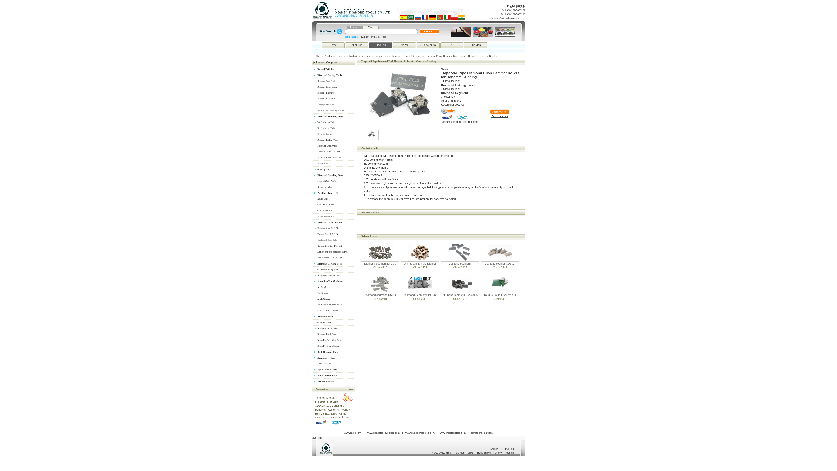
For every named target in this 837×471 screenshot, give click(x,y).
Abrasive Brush (325, 316)
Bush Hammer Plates (328, 352)
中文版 (521, 6)
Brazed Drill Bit (325, 69)
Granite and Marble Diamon (420, 263)
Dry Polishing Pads (326, 128)
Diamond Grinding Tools (330, 175)
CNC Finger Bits (325, 210)
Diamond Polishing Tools (330, 116)
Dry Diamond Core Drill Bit (329, 257)
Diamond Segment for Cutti (380, 263)
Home (333, 45)
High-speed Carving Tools (328, 275)
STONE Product (326, 381)
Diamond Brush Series (327, 334)
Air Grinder (322, 287)
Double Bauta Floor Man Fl (500, 295)
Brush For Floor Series (327, 328)
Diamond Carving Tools (329, 263)
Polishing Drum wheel (327, 146)
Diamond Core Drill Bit (329, 222)
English (511, 6)
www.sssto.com (352, 433)
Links (470, 452)
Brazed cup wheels (325, 187)
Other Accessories (325, 322)
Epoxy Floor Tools (327, 369)
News (404, 45)
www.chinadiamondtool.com (420, 433)
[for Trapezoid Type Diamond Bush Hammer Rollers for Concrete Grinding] (449, 113)
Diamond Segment (412, 56)
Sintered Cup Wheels (326, 181)
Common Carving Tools (328, 269)
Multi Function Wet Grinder (329, 305)
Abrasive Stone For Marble (329, 157)
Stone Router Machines (327, 310)
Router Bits (322, 199)
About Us (356, 45)
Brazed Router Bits (325, 216)
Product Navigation (359, 56)
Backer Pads (322, 163)
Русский (509, 448)
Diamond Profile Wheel (327, 140)
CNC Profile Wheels (326, 204)
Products (380, 45)
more (351, 389)
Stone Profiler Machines (330, 281)
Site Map (475, 45)
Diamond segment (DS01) (500, 263)
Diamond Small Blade (327, 87)
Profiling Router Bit (328, 193)
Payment (509, 452)
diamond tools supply (482, 433)
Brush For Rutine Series (328, 346)
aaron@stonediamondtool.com (509, 18)
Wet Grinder (322, 293)
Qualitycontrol (428, 45)
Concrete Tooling (324, 134)
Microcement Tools (327, 375)
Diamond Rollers (326, 358)
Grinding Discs (324, 169)
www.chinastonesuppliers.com (383, 433)
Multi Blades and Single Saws (330, 110)
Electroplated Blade (325, 104)
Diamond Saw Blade (326, 81)
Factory (497, 452)
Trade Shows (484, 452)
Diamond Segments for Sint (420, 295)
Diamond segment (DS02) (380, 295)
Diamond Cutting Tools (385, 56)
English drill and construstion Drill (332, 252)
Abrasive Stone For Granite (329, 151)
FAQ (451, 45)
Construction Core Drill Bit (329, 246)
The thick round (324, 363)
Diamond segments (460, 263)
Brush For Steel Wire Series (329, 340)
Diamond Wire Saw (326, 98)
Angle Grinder (323, 299)
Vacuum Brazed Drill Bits (328, 234)
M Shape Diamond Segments (460, 295)
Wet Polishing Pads (326, 122)
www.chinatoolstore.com (453, 433)
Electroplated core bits (327, 240)
